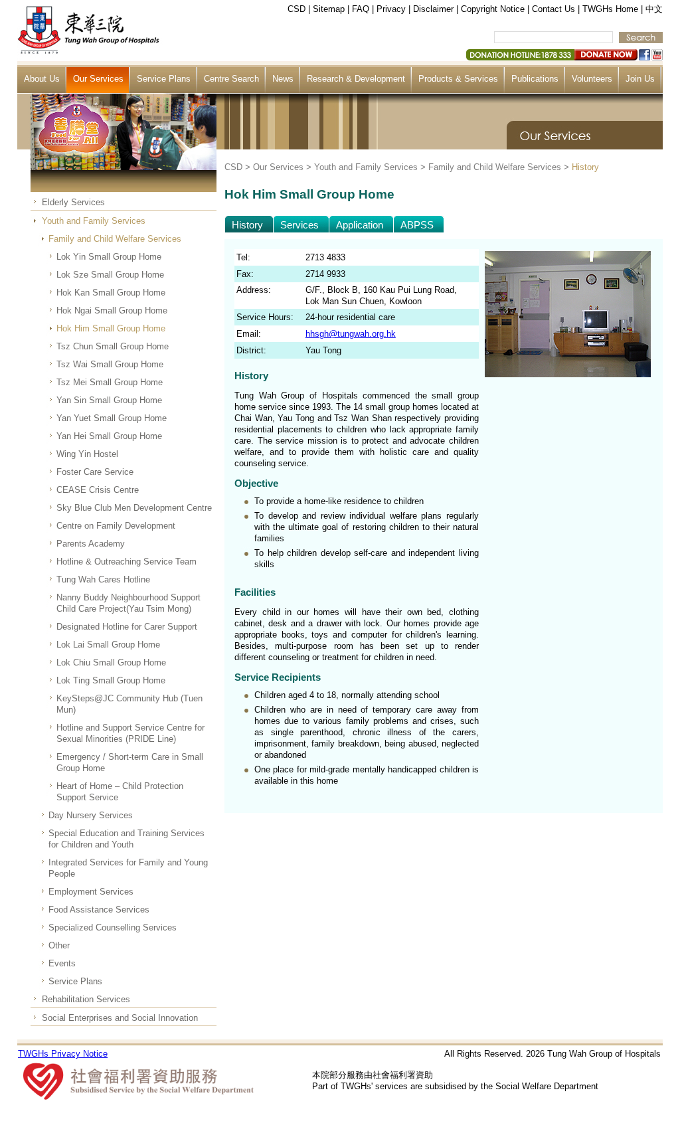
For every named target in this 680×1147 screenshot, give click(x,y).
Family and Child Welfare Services (114, 239)
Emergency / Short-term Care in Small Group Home (129, 762)
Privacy (391, 9)
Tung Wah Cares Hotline (103, 579)
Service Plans (164, 79)
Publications (534, 79)
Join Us (640, 79)
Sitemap (329, 9)
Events (62, 963)
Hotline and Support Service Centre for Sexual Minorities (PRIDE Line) (130, 733)
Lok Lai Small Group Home (108, 645)
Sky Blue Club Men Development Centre (134, 508)
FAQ (360, 9)
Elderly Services (73, 202)
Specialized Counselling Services (112, 927)
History (585, 167)
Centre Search (231, 79)
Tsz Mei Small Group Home (109, 382)
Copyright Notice (493, 9)
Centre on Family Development (115, 526)
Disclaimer (433, 9)
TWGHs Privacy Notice (63, 1054)
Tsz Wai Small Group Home (109, 364)
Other (59, 945)
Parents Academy (90, 544)
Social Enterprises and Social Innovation (120, 1018)
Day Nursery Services (90, 815)
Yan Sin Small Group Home (109, 400)
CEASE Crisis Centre (97, 490)
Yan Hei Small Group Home (109, 436)
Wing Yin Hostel (87, 454)
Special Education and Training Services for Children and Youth (126, 838)
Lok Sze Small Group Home (110, 275)
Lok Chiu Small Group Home (111, 662)
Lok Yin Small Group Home (108, 257)
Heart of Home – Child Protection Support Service (119, 791)
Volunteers (592, 79)
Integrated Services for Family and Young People (128, 868)
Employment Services (90, 892)
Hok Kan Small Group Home (110, 293)
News (283, 79)
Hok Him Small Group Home (110, 328)
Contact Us (553, 9)
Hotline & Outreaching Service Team (126, 562)
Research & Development (356, 79)
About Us (42, 79)
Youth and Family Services (93, 221)
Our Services (98, 79)
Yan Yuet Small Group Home (111, 418)
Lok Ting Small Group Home (110, 680)
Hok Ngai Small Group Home (111, 310)
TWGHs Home (610, 9)
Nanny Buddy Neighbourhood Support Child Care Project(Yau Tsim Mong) (128, 603)
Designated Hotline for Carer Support (126, 627)
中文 (654, 9)
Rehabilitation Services (86, 999)
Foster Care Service (94, 472)
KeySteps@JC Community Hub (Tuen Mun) (129, 704)
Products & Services (458, 79)
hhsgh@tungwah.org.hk (350, 334)
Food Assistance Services (98, 910)
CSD (296, 9)
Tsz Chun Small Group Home (112, 346)
